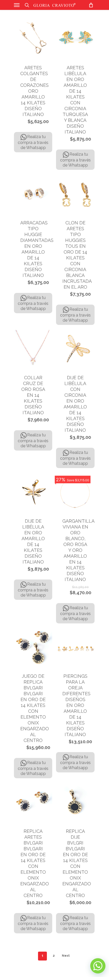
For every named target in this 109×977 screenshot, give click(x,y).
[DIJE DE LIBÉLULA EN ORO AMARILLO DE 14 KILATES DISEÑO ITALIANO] (33, 492)
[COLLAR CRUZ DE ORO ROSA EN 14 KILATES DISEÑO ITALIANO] (33, 349)
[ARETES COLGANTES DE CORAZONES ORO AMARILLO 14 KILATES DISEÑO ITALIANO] (33, 39)
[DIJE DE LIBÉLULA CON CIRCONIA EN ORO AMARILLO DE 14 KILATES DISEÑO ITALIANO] (75, 349)
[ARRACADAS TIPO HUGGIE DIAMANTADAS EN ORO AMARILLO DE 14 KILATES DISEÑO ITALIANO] (33, 194)
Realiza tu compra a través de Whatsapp (33, 142)
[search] (27, 5)
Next (66, 955)
